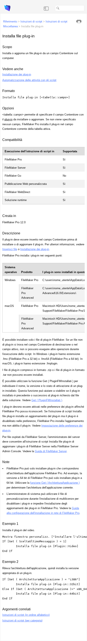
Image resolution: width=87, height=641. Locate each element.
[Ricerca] (86, 8)
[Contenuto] (46, 8)
